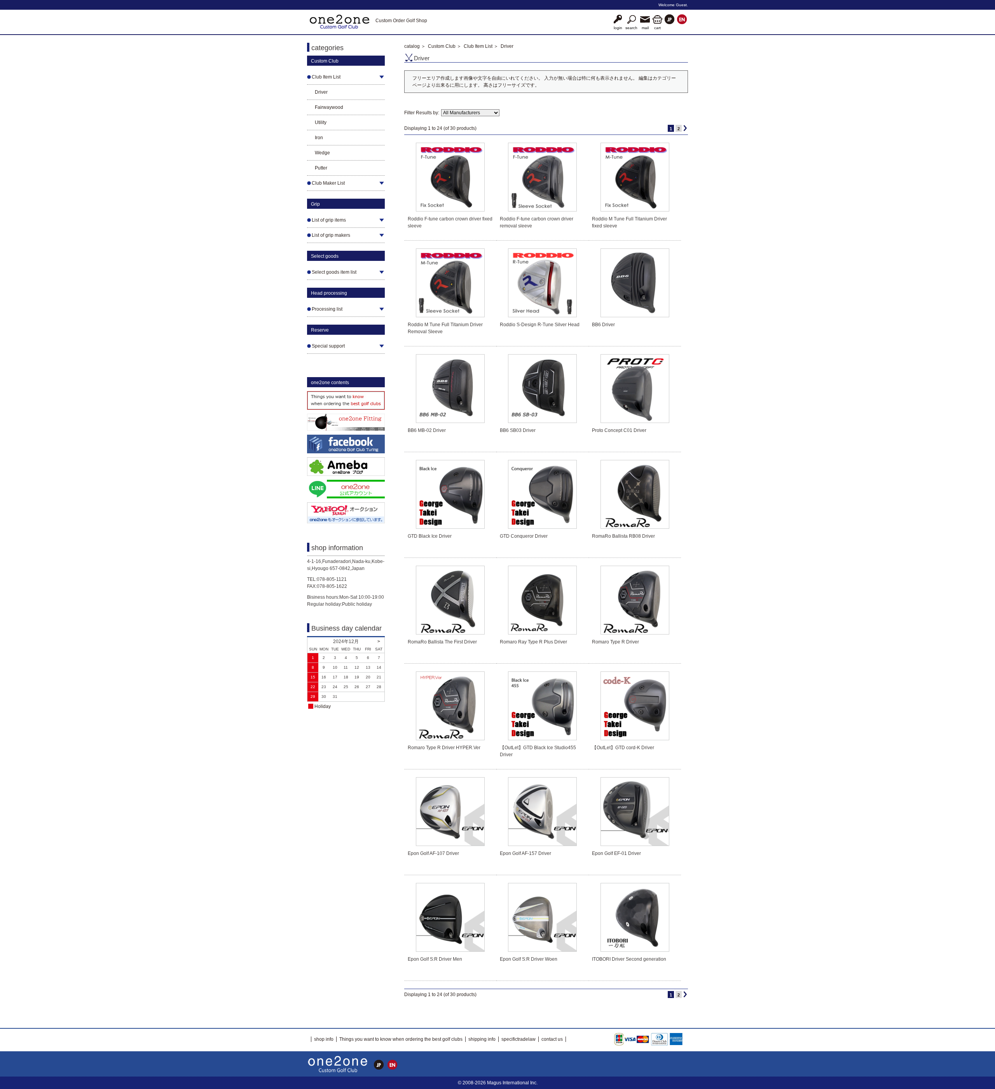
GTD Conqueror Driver (524, 536)
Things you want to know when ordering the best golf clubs (401, 1039)
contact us (552, 1039)
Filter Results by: (421, 112)
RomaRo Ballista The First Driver (442, 642)
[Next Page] (685, 128)
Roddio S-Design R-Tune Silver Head (540, 324)
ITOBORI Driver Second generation (629, 959)
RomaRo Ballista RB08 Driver (623, 536)
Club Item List (478, 46)
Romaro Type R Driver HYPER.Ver (444, 747)
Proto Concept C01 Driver (619, 430)
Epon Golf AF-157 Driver (525, 853)
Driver (321, 92)
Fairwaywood (329, 107)
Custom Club (442, 46)
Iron (319, 137)
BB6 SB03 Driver (518, 430)
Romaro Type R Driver (615, 642)
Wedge (322, 153)
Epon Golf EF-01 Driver (616, 853)
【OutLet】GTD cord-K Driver (623, 747)
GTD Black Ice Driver (430, 536)
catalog (412, 46)
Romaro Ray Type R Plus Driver (533, 642)
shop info (323, 1039)
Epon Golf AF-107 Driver (433, 853)
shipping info (482, 1039)
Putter (321, 168)
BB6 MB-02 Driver (427, 430)
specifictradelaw (518, 1039)
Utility (320, 122)
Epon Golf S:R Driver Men (435, 959)
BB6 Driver (603, 324)
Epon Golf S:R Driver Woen (528, 959)
